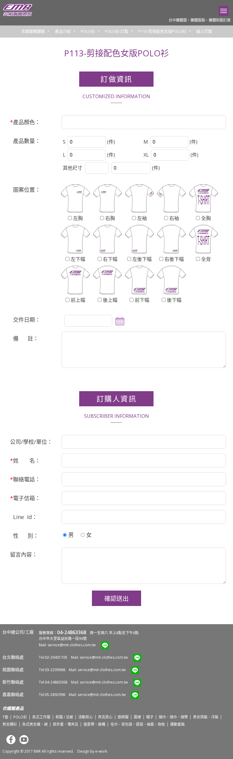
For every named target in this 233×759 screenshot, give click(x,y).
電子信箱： (25, 498)
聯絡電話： (25, 479)
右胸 (109, 218)
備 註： (24, 338)
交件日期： (25, 319)
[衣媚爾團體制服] (17, 14)
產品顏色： (25, 122)
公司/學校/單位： (31, 441)
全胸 (205, 218)
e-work (101, 751)
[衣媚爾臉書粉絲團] (9, 742)
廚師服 (123, 717)
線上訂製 (204, 31)
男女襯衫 (9, 724)
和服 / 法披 (64, 717)
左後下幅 (141, 259)
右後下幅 (173, 259)
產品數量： (25, 141)
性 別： (24, 535)
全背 (205, 259)
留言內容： (23, 554)
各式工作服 (41, 717)
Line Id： (23, 517)
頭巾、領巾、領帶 (173, 717)
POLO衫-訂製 (116, 31)
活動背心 (85, 717)
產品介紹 (63, 31)
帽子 (150, 717)
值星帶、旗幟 (94, 724)
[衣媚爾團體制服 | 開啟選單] (223, 11)
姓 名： (25, 460)
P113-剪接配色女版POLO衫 (162, 31)
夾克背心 (105, 717)
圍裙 (137, 717)
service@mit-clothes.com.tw (72, 644)
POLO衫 (88, 31)
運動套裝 (177, 724)
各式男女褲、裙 (35, 724)
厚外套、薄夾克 (65, 724)
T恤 (5, 717)
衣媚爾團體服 (33, 31)
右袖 (173, 218)
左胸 (77, 218)
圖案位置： (25, 189)
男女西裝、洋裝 (205, 717)
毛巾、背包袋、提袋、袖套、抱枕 (137, 724)
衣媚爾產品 (13, 708)
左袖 (141, 218)
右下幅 (109, 259)
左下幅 (77, 259)
